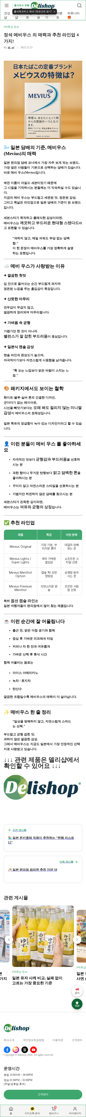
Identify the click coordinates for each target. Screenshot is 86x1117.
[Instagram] (16, 1049)
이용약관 (57, 1040)
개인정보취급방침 (33, 1040)
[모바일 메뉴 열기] (6, 5)
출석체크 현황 (21, 5)
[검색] (79, 5)
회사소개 (9, 1040)
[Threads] (24, 1049)
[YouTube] (33, 1049)
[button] (9, 940)
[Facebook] (7, 1049)
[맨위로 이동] (77, 1004)
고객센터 (77, 1040)
